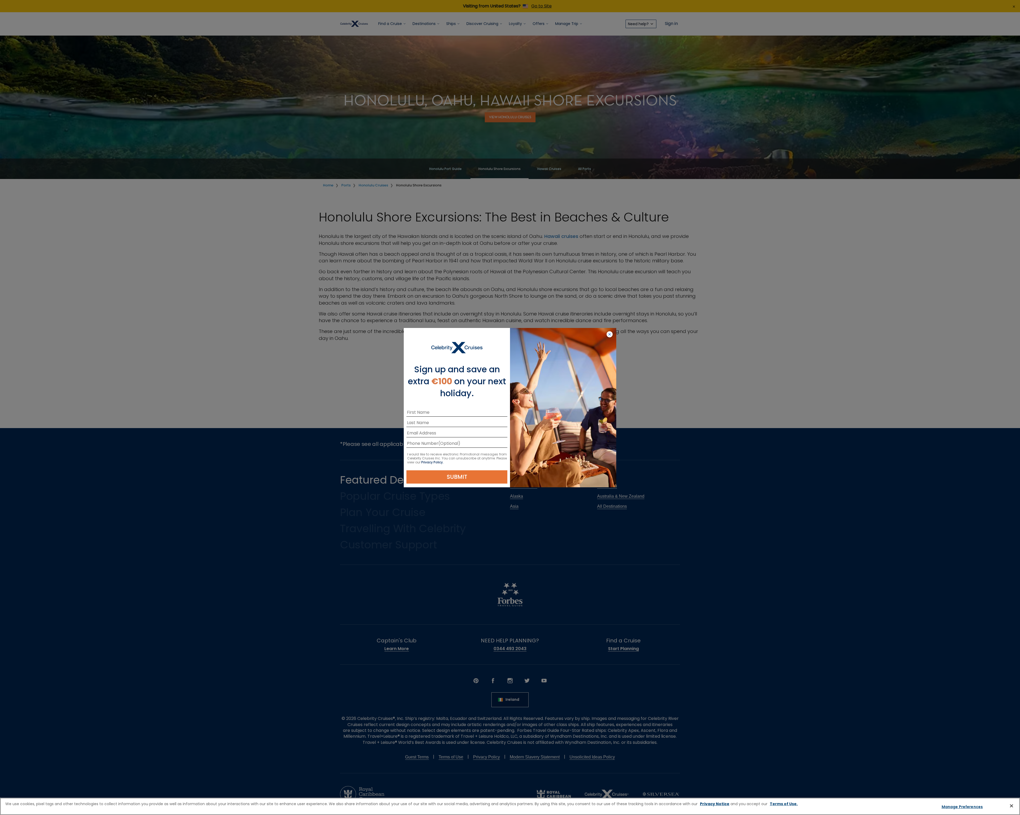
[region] (510, 806)
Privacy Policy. (432, 462)
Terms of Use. (784, 804)
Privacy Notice (714, 804)
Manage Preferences (962, 806)
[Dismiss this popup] (609, 334)
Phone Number (422, 444)
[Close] (1011, 806)
